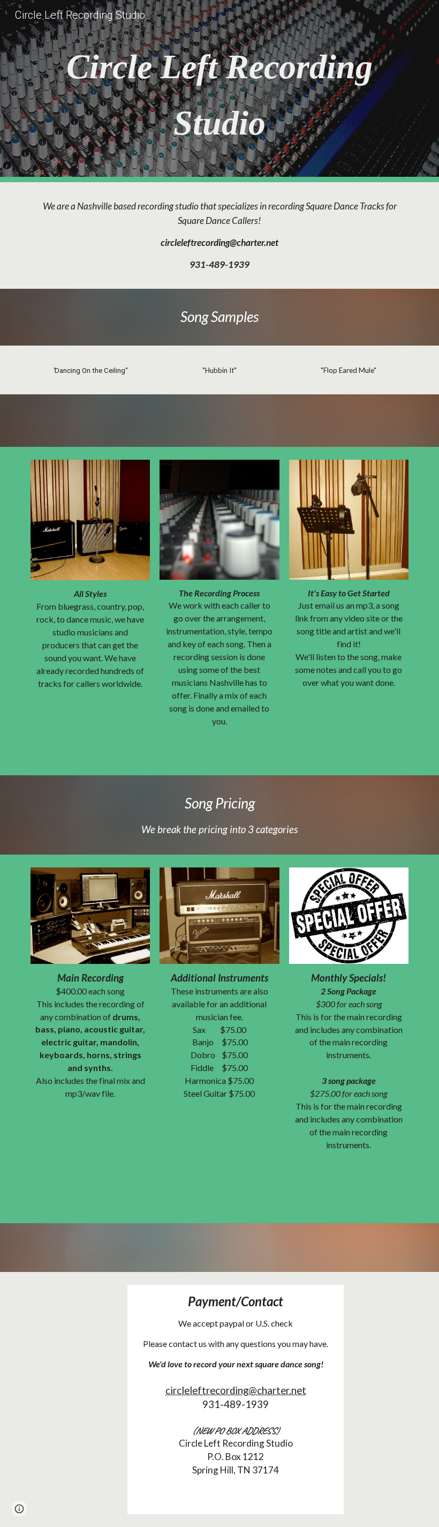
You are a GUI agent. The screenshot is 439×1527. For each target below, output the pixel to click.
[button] (19, 1508)
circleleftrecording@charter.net (235, 1390)
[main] (219, 91)
